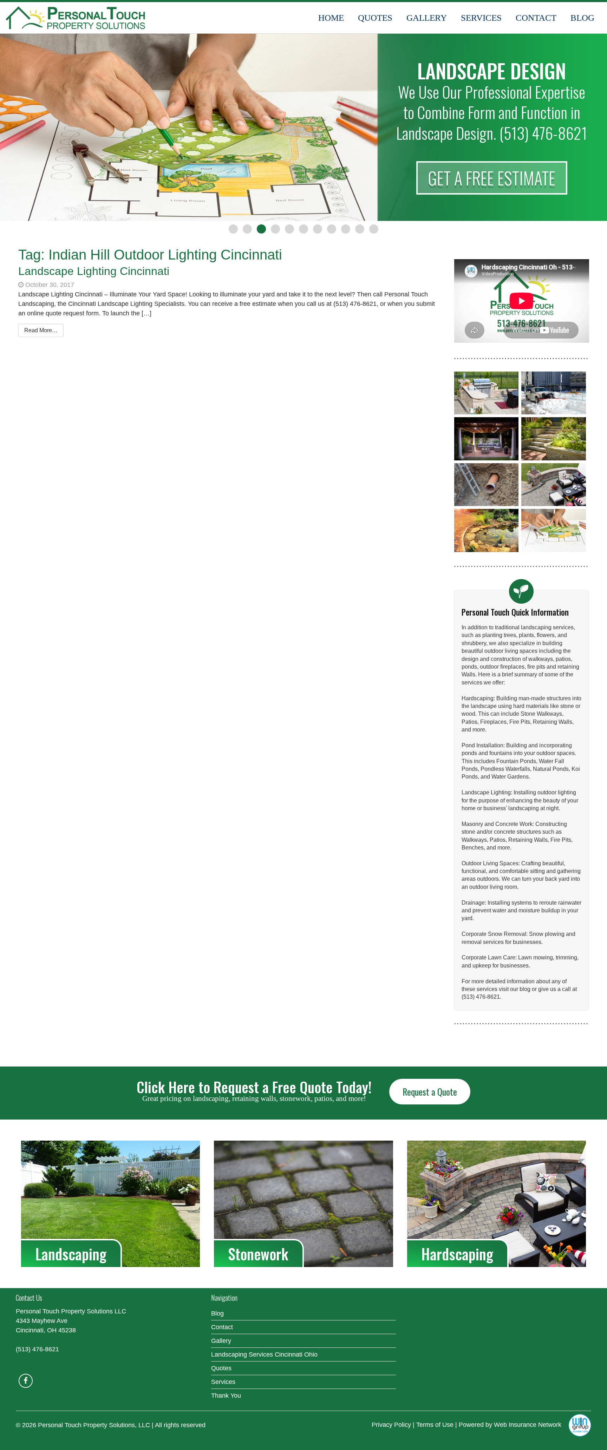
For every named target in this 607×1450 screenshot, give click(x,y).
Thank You (226, 1395)
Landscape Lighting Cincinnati (93, 271)
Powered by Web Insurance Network (510, 1424)
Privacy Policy (391, 1424)
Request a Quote (430, 1091)
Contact (536, 17)
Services (481, 17)
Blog (582, 17)
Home (331, 17)
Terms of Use (434, 1424)
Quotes (375, 17)
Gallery (426, 17)
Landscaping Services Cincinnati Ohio (264, 1354)
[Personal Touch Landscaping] (75, 18)
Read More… (41, 330)
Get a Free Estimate (491, 177)
